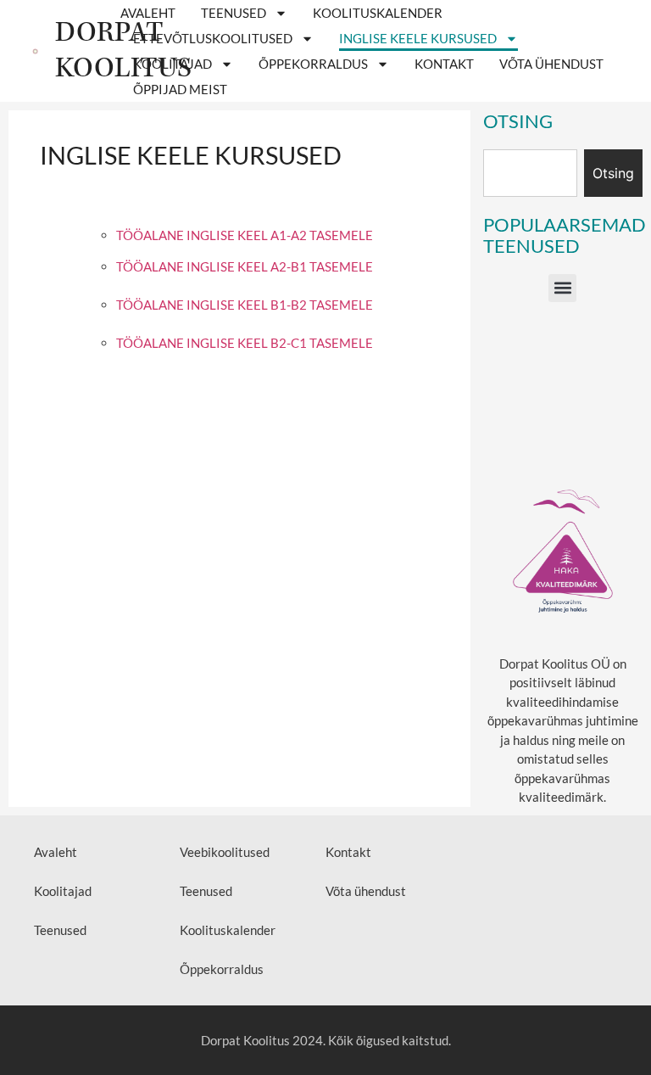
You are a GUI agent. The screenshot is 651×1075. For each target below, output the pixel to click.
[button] (562, 288)
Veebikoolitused (225, 851)
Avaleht (147, 12)
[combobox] (530, 173)
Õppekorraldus (313, 63)
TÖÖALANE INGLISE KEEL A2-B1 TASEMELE (244, 266)
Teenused (233, 12)
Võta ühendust (551, 63)
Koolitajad (172, 63)
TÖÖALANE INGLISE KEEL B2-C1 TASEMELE (244, 342)
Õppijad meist (180, 89)
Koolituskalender (377, 12)
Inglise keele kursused (418, 38)
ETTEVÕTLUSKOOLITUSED (212, 38)
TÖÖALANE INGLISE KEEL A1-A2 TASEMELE (244, 235)
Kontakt (444, 63)
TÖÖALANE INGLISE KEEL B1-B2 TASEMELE (244, 304)
